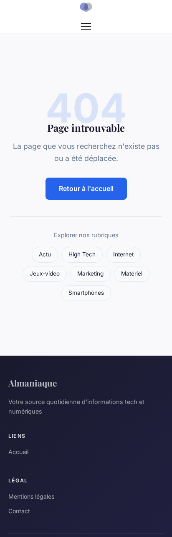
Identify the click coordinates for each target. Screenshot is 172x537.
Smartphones (86, 292)
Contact (19, 510)
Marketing (90, 273)
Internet (123, 254)
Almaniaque (32, 383)
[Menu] (86, 26)
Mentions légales (31, 496)
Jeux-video (45, 273)
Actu (45, 254)
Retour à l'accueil (86, 188)
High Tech (82, 254)
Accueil (18, 451)
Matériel (131, 273)
